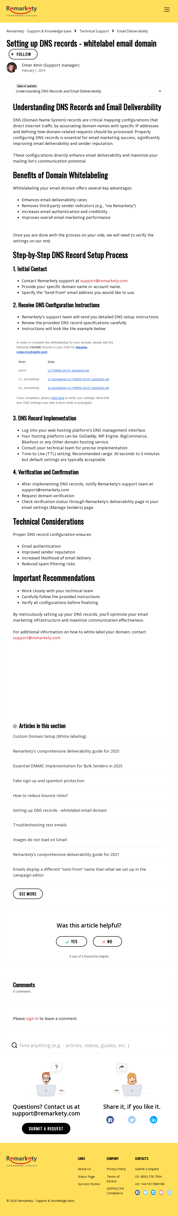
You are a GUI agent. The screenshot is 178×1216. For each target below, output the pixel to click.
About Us (84, 1169)
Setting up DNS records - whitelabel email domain (60, 810)
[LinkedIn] (153, 1120)
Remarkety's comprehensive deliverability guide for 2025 (66, 751)
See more (27, 894)
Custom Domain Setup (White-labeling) (49, 736)
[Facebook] (110, 1120)
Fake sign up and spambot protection (48, 780)
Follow (24, 54)
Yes (74, 941)
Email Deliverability (132, 31)
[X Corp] (132, 1120)
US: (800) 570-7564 (148, 1176)
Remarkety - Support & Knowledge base (39, 31)
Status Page (86, 1176)
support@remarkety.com (104, 280)
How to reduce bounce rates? (40, 795)
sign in (32, 1018)
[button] (166, 9)
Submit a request (46, 1128)
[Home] (22, 11)
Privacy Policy (116, 1169)
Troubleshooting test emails (40, 824)
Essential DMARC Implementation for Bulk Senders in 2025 (67, 765)
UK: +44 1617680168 (149, 1184)
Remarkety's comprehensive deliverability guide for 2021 (66, 854)
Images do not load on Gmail (40, 839)
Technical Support (94, 31)
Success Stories (89, 1184)
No (109, 941)
